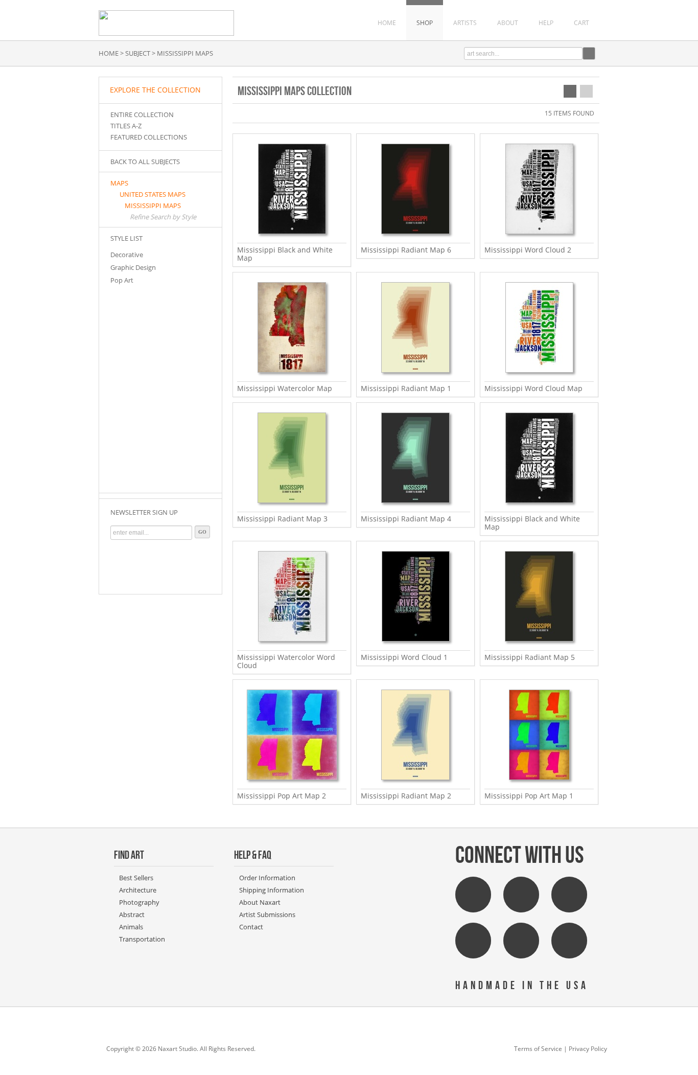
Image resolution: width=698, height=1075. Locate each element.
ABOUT (507, 22)
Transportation (142, 939)
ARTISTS (465, 22)
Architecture (137, 890)
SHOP (424, 22)
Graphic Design (133, 267)
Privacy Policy (588, 1048)
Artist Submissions (267, 914)
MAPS (119, 183)
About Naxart (260, 902)
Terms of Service (538, 1048)
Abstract (132, 914)
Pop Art (121, 280)
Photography (139, 902)
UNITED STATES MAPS (152, 194)
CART (581, 22)
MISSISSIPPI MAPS (153, 205)
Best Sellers (136, 877)
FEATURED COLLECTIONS (148, 137)
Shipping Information (271, 890)
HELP (546, 22)
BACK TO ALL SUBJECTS (145, 161)
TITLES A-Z (126, 125)
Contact (251, 926)
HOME (387, 22)
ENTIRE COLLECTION (142, 114)
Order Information (267, 877)
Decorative (126, 254)
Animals (131, 926)
